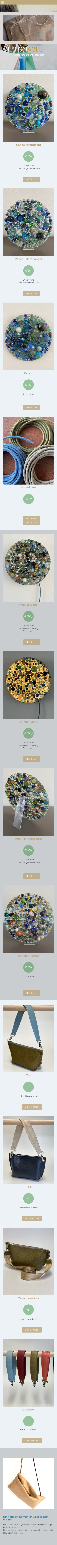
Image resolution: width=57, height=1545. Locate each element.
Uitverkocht (32, 1218)
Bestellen (31, 179)
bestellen (31, 407)
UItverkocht (32, 1107)
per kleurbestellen (31, 521)
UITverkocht (32, 1440)
